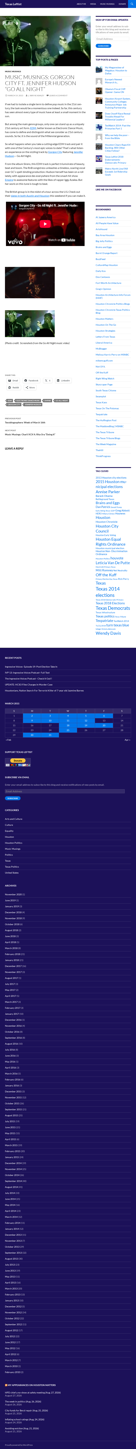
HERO (99, 513)
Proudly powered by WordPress (19, 1445)
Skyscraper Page (104, 384)
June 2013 (10, 1270)
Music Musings (107, 4)
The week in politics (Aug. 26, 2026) (23, 1401)
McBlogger (101, 348)
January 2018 (12, 960)
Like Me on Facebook (109, 189)
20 (104, 725)
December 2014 (13, 1163)
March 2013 (11, 1288)
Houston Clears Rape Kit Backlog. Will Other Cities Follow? (117, 147)
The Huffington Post (106, 420)
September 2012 (13, 1324)
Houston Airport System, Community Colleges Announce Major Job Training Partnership (118, 103)
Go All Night (62, 400)
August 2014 (11, 1187)
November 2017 (13, 972)
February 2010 (12, 1372)
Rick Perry (123, 578)
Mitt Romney (104, 570)
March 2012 (11, 1360)
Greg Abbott (122, 510)
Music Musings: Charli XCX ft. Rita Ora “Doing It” (30, 432)
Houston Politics (103, 558)
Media (93, 4)
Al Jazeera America (105, 217)
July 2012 (10, 1336)
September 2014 (13, 1181)
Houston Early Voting (106, 535)
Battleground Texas (105, 499)
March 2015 (11, 1145)
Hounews (120, 513)
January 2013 (12, 1300)
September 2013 (13, 1252)
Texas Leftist (13, 4)
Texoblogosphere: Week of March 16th (25, 420)
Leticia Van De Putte (113, 562)
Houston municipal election (110, 548)
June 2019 (10, 900)
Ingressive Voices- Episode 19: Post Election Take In (31, 666)
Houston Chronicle (106, 521)
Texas (101, 583)
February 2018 (12, 954)
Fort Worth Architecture (108, 283)
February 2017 (12, 1007)
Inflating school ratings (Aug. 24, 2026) (24, 1419)
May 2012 (10, 1348)
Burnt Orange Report (106, 253)
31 (50, 735)
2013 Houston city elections (111, 477)
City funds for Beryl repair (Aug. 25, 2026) (26, 1410)
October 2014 (12, 1175)
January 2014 (12, 1228)
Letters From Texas (105, 336)
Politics (9, 854)
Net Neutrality (120, 570)
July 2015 (10, 1121)
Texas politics (105, 616)
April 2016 (10, 1067)
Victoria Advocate (108, 629)
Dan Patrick (103, 507)
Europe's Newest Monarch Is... (113, 81)
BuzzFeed (100, 259)
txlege (98, 629)
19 (86, 725)
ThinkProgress (103, 456)
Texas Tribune (120, 617)
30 (32, 735)
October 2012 (12, 1318)
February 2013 (12, 1294)
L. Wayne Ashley (36, 95)
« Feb (8, 739)
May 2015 (10, 1133)
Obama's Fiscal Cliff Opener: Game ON (115, 90)
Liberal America (104, 342)
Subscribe (103, 46)
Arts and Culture (13, 818)
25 (68, 730)
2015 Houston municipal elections (111, 484)
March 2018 (11, 948)
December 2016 (13, 1019)
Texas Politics (12, 866)
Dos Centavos (103, 277)
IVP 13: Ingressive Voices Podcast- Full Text (27, 672)
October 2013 (12, 1246)
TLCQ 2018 (101, 625)
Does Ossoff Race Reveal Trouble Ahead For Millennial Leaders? (117, 116)
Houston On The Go (106, 324)
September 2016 (13, 1037)
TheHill (99, 450)
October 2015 (12, 1103)
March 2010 (11, 1366)
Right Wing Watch (105, 378)
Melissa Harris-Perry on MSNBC (112, 354)
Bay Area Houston (105, 235)
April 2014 (10, 1210)
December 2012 (13, 1306)
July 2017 (10, 984)
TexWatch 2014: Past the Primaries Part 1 (117, 127)
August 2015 (11, 1115)
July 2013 (10, 1264)
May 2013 (10, 1276)
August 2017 (11, 978)
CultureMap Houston (107, 265)
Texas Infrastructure (105, 612)
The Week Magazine (106, 444)
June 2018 (10, 936)
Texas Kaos (101, 402)
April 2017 (10, 995)
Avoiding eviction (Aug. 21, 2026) (22, 1428)
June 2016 (10, 1055)
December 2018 (13, 912)
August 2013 (11, 1258)
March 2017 (11, 1001)
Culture (9, 824)
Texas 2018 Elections (110, 603)
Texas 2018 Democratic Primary (109, 600)
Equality (9, 830)
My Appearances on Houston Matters (32, 1385)
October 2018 (12, 924)
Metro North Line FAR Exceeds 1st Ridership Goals (116, 171)
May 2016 (10, 1061)
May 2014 (10, 1204)
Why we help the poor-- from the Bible (117, 137)
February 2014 (12, 1222)
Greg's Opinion (103, 288)
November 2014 (13, 1169)
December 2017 (13, 966)
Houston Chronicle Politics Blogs (113, 303)
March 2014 (11, 1216)
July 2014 (10, 1193)
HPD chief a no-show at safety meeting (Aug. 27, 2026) (33, 1392)
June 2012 (10, 1342)
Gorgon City (55, 151)
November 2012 (13, 1312)
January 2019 (12, 906)
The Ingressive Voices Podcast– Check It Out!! (28, 678)
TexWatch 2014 (121, 621)
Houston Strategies (105, 330)
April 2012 (10, 1354)
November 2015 (13, 1097)
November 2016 (13, 1025)
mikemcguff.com (104, 360)
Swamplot (101, 396)
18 (68, 725)
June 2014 (10, 1199)
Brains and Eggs (104, 247)
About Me (81, 4)
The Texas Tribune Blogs (108, 438)
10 (50, 720)
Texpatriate (101, 414)
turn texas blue (117, 625)
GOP (113, 511)
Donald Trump (116, 507)
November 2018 (13, 918)
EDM (33, 128)
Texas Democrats (113, 608)
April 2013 (10, 1282)
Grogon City (14, 404)
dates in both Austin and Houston (30, 195)
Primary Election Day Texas (107, 579)
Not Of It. (100, 366)
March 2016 (11, 1073)
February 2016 (12, 1079)
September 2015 (13, 1109)
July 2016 (10, 1049)
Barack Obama (104, 495)
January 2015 (12, 1157)
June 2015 (10, 1127)
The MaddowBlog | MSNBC (110, 426)
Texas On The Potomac (107, 408)
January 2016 (12, 1085)
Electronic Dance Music (28, 400)
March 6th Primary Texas (106, 567)
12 (86, 720)
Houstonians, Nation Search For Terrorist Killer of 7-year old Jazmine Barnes (44, 690)
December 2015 (13, 1091)
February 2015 (12, 1151)
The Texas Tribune (105, 432)
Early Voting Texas (103, 511)
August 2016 (11, 1043)
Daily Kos (101, 271)
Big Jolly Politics (104, 241)
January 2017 (12, 1013)
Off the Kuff (102, 372)
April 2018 (10, 942)
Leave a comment (58, 95)
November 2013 (13, 1240)
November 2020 (13, 894)
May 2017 (10, 990)
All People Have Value (107, 223)
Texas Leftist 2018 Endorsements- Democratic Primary (115, 159)
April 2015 (10, 1139)
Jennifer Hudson (33, 404)
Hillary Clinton (108, 513)
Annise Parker (108, 491)
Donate (122, 4)
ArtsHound (101, 229)
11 (68, 720)
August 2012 (11, 1330)
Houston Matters (104, 318)
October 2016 (12, 1031)
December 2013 (13, 1234)
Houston (103, 517)
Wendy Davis (108, 633)
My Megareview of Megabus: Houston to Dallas (116, 70)
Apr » (127, 739)
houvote (116, 558)
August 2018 (11, 930)
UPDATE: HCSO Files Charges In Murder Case (28, 684)
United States (12, 872)
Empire (9, 179)
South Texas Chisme (106, 390)
